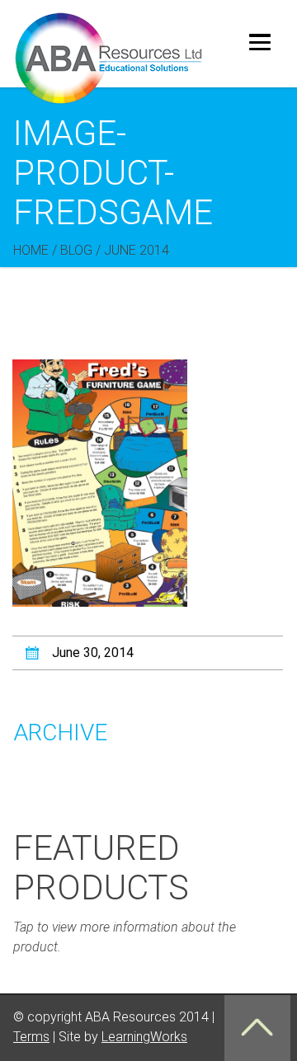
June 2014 (136, 250)
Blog (76, 250)
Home (31, 250)
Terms (31, 1037)
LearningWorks (144, 1037)
